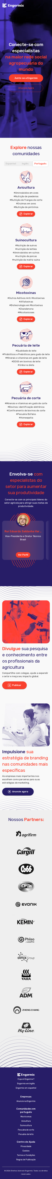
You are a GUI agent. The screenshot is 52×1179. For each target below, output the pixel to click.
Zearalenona (26, 309)
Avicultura (26, 187)
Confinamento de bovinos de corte (26, 410)
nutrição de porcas (27, 256)
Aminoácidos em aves (26, 193)
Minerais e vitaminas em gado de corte (26, 403)
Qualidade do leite (26, 350)
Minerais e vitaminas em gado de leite (27, 358)
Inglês (25, 163)
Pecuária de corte (26, 398)
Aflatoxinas (27, 301)
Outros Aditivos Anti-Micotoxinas (27, 298)
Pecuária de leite (26, 345)
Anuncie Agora (26, 88)
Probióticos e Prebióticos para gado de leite (27, 354)
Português (40, 163)
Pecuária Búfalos (27, 414)
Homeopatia (26, 417)
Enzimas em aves (27, 203)
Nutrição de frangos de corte (26, 200)
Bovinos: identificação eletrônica (26, 407)
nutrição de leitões (27, 249)
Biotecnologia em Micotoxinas (27, 305)
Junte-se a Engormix (26, 78)
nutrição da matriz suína (27, 260)
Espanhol (11, 163)
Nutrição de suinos (27, 245)
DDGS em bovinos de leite (26, 361)
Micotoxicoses (26, 312)
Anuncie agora (20, 791)
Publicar (16, 685)
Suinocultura (26, 240)
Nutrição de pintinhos (26, 207)
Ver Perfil (23, 555)
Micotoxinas (26, 293)
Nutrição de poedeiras (26, 196)
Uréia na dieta (26, 365)
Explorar (28, 213)
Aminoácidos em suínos (26, 252)
